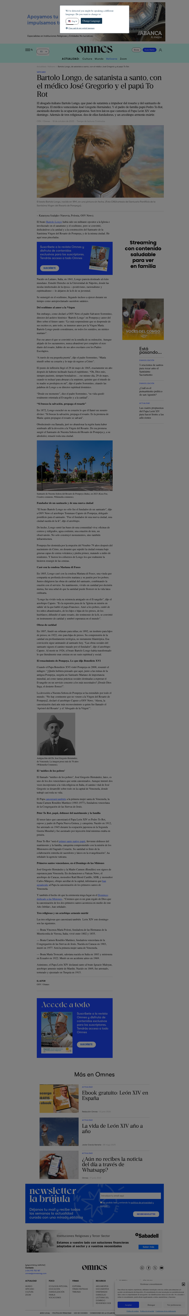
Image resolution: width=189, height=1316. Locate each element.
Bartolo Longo (54, 221)
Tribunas (76, 1292)
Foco (51, 1281)
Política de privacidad (147, 1311)
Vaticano (111, 58)
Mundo (99, 58)
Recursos (101, 1281)
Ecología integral (58, 1286)
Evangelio (101, 1295)
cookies (103, 1206)
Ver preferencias (174, 1304)
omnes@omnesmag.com (35, 1273)
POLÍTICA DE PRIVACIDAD (61, 1313)
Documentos (102, 1289)
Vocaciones (55, 1297)
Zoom (123, 58)
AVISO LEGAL (45, 1313)
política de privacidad (141, 1202)
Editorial (76, 1286)
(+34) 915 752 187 (32, 1270)
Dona (136, 50)
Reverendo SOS (103, 1303)
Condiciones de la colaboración (166, 1311)
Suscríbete (150, 50)
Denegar (151, 1304)
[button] (183, 1284)
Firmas (75, 1281)
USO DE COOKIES (81, 1313)
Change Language (91, 20)
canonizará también (56, 799)
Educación (54, 1289)
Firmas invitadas (80, 1289)
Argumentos (102, 1286)
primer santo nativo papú (72, 841)
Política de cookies (133, 1311)
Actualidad (41, 66)
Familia (52, 1295)
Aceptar (128, 1304)
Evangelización (56, 1292)
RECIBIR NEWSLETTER (146, 1214)
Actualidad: (70, 58)
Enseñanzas (101, 1292)
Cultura (87, 58)
